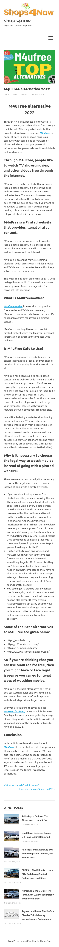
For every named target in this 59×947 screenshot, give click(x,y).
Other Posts (13, 807)
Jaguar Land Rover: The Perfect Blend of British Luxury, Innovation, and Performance (38, 915)
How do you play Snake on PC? (36, 788)
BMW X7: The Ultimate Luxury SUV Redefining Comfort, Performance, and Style (37, 874)
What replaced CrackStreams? (22, 785)
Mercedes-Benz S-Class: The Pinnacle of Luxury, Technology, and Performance (38, 895)
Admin (24, 94)
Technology (37, 94)
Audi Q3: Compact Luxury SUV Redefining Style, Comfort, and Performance (37, 853)
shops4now (17, 20)
